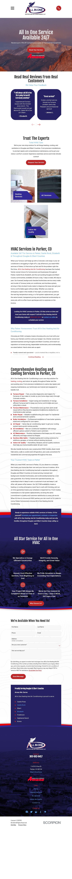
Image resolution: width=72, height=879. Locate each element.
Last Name (41, 627)
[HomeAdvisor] (45, 812)
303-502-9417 (36, 756)
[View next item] (39, 124)
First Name (15, 627)
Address (14, 639)
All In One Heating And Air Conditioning (31, 269)
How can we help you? (18, 650)
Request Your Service (36, 162)
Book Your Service (36, 50)
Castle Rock (21, 705)
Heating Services (36, 792)
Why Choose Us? (36, 603)
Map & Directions (36, 772)
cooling (19, 381)
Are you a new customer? (19, 644)
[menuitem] (13, 825)
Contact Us (36, 803)
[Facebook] (27, 812)
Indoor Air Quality (36, 799)
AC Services (36, 796)
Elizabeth (20, 711)
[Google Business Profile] (36, 812)
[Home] (35, 8)
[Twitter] (31, 812)
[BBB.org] (40, 812)
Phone (14, 633)
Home (36, 789)
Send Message (18, 676)
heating (13, 381)
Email (39, 633)
